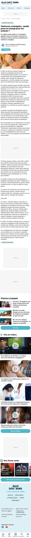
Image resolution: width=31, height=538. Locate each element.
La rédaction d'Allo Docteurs (17, 44)
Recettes (10, 495)
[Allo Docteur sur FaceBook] (3, 527)
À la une (3, 536)
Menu (28, 536)
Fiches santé (15, 536)
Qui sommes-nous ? (8, 509)
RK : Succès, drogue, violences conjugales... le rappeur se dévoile (22, 321)
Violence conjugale (15, 18)
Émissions (27, 8)
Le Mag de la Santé (12, 497)
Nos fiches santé (11, 461)
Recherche (21, 536)
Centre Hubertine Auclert (14, 89)
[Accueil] (15, 488)
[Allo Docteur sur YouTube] (7, 527)
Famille (19, 8)
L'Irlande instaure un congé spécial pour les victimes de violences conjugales (15, 403)
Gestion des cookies (22, 509)
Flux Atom (18, 516)
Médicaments (15, 500)
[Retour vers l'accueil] (15, 3)
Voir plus (15, 328)
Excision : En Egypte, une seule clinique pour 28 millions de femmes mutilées (21, 304)
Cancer (22, 497)
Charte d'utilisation (7, 514)
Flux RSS (4, 516)
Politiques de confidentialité (20, 511)
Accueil (3, 18)
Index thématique (21, 514)
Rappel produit (19, 495)
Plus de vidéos (10, 335)
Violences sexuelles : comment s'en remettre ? (7, 471)
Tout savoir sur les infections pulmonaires (21, 472)
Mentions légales (6, 511)
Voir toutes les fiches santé (15, 479)
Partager (7, 49)
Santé (3, 8)
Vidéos (9, 536)
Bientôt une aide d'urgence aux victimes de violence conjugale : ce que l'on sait (21, 313)
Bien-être (10, 8)
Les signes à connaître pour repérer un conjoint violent (15, 380)
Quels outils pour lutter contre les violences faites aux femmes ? (13, 426)
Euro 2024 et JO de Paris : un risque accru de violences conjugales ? (13, 357)
